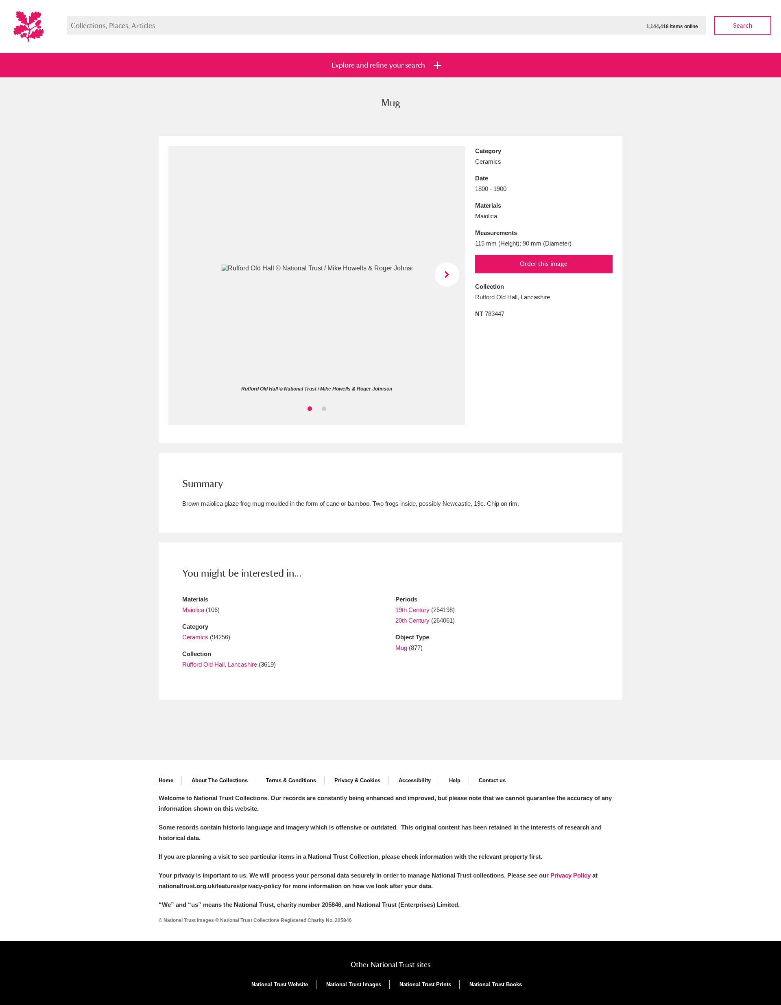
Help (454, 780)
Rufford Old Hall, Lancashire (219, 664)
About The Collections (220, 780)
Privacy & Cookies (357, 780)
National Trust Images (353, 984)
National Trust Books (495, 984)
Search (743, 25)
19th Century (412, 609)
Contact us (492, 780)
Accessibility (415, 780)
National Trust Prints (425, 984)
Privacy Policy (570, 875)
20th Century (412, 620)
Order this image (543, 264)
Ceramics (195, 637)
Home (166, 780)
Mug (401, 647)
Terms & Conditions (291, 780)
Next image (447, 274)
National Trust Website (279, 984)
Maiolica (193, 609)
